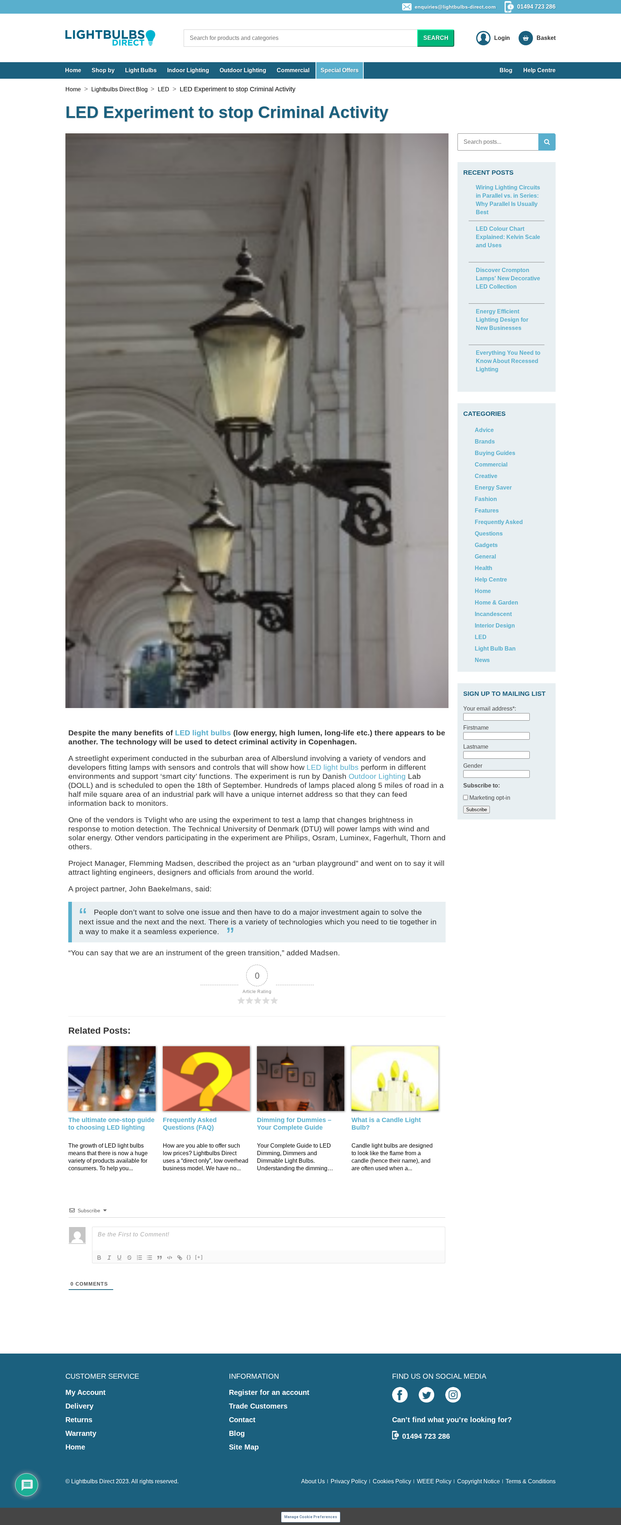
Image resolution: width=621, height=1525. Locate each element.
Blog (506, 70)
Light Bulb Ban (495, 649)
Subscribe (476, 809)
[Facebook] (400, 1395)
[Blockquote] (160, 1257)
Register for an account (269, 1392)
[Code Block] (170, 1257)
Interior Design (495, 626)
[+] (199, 1257)
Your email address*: (489, 709)
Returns (78, 1420)
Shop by (103, 70)
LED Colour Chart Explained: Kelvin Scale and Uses (508, 237)
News (482, 660)
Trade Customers (258, 1406)
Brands (485, 441)
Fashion (486, 499)
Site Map (244, 1447)
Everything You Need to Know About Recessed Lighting (508, 361)
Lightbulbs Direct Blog (119, 89)
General (485, 556)
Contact (242, 1420)
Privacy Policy (349, 1481)
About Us (313, 1481)
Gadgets (486, 545)
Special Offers (340, 70)
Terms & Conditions (531, 1481)
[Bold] (99, 1257)
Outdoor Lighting (243, 70)
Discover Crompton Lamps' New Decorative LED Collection (508, 278)
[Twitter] (426, 1395)
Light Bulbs (141, 70)
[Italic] (109, 1257)
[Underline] (119, 1257)
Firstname (476, 728)
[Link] (180, 1257)
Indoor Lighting (188, 70)
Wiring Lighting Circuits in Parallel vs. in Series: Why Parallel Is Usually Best (508, 199)
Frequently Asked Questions (499, 528)
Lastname (475, 747)
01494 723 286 (426, 1436)
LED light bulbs (203, 733)
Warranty (80, 1433)
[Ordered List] (139, 1257)
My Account (85, 1392)
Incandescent (493, 614)
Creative (486, 476)
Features (487, 510)
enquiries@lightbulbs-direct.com (455, 7)
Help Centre (539, 70)
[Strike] (129, 1257)
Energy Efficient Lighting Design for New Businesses (502, 319)
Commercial (293, 70)
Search (435, 38)
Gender (472, 766)
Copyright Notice (478, 1481)
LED (163, 89)
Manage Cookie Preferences (310, 1517)
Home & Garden (496, 603)
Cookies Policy (392, 1481)
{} (189, 1257)
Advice (484, 430)
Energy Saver (493, 487)
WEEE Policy (434, 1481)
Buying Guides (495, 453)
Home (73, 70)
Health (483, 568)
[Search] (547, 142)
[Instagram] (453, 1395)
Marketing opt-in (489, 798)
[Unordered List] (149, 1257)
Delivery (79, 1406)
